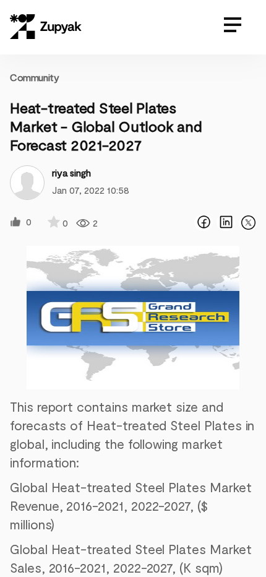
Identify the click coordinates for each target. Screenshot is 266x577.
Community (34, 77)
